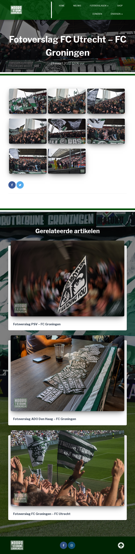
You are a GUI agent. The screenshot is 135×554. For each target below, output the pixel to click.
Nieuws (77, 5)
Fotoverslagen (98, 5)
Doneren (97, 14)
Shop (120, 5)
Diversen (116, 14)
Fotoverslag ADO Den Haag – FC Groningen (44, 419)
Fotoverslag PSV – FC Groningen (37, 324)
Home (62, 5)
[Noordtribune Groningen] (16, 10)
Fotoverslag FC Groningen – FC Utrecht (41, 514)
